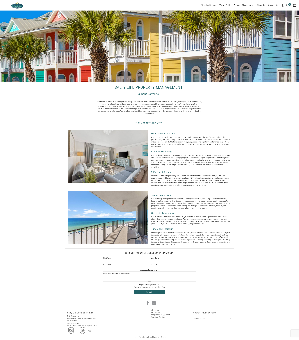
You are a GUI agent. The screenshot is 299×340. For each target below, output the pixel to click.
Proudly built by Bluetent (149, 337)
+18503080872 (73, 323)
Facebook (147, 302)
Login (134, 337)
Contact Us (273, 5)
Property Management (243, 5)
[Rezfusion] (90, 330)
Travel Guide (225, 5)
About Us (261, 5)
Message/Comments (149, 270)
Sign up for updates (148, 285)
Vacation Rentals (208, 5)
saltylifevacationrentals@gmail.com (82, 325)
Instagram (154, 302)
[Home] (18, 5)
